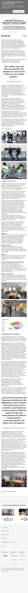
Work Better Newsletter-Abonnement (9, 542)
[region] (14, 7)
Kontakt (3, 545)
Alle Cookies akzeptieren (18, 11)
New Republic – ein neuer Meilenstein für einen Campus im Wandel (8, 519)
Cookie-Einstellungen (7, 11)
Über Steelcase (5, 527)
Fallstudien (14, 18)
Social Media (4, 538)
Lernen (2, 493)
